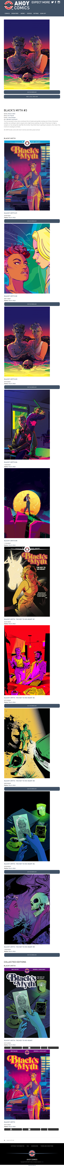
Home (4, 1140)
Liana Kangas (12, 117)
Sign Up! (43, 13)
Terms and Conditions (47, 1146)
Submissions (34, 1146)
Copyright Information (17, 1146)
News (23, 13)
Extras (36, 13)
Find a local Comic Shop (32, 96)
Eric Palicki (11, 115)
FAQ (28, 1146)
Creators (14, 13)
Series (29, 13)
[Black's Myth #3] (27, 54)
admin (42, 1161)
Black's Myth (11, 113)
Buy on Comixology (32, 92)
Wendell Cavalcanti (11, 119)
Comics (7, 13)
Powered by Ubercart (32, 1165)
